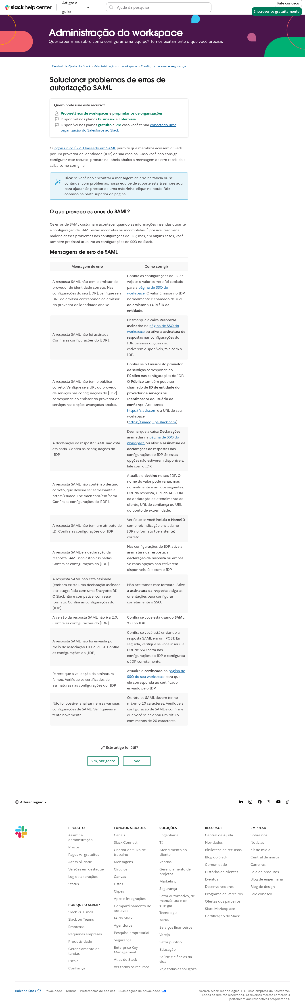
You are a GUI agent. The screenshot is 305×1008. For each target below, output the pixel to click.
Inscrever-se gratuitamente (276, 11)
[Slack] (21, 899)
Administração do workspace (115, 66)
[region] (119, 494)
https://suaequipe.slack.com (152, 422)
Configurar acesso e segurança (163, 66)
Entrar (216, 7)
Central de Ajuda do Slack (71, 66)
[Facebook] (260, 802)
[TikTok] (288, 802)
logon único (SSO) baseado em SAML (85, 148)
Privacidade (53, 991)
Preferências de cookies (97, 991)
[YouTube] (278, 802)
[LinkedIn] (241, 802)
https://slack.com (141, 410)
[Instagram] (250, 802)
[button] (103, 761)
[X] (269, 802)
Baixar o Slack (25, 991)
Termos (71, 991)
